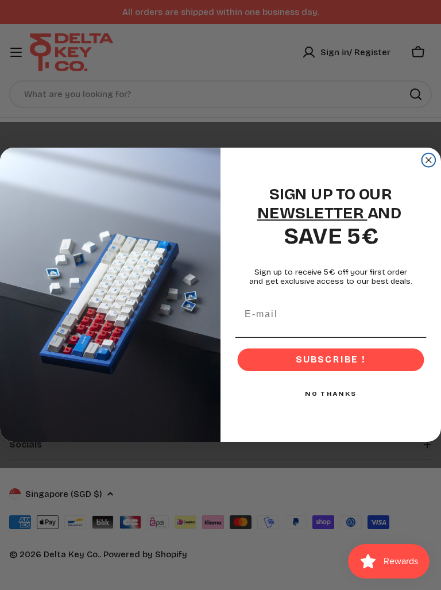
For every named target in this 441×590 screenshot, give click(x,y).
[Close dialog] (429, 160)
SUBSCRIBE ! (331, 359)
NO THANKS (331, 394)
